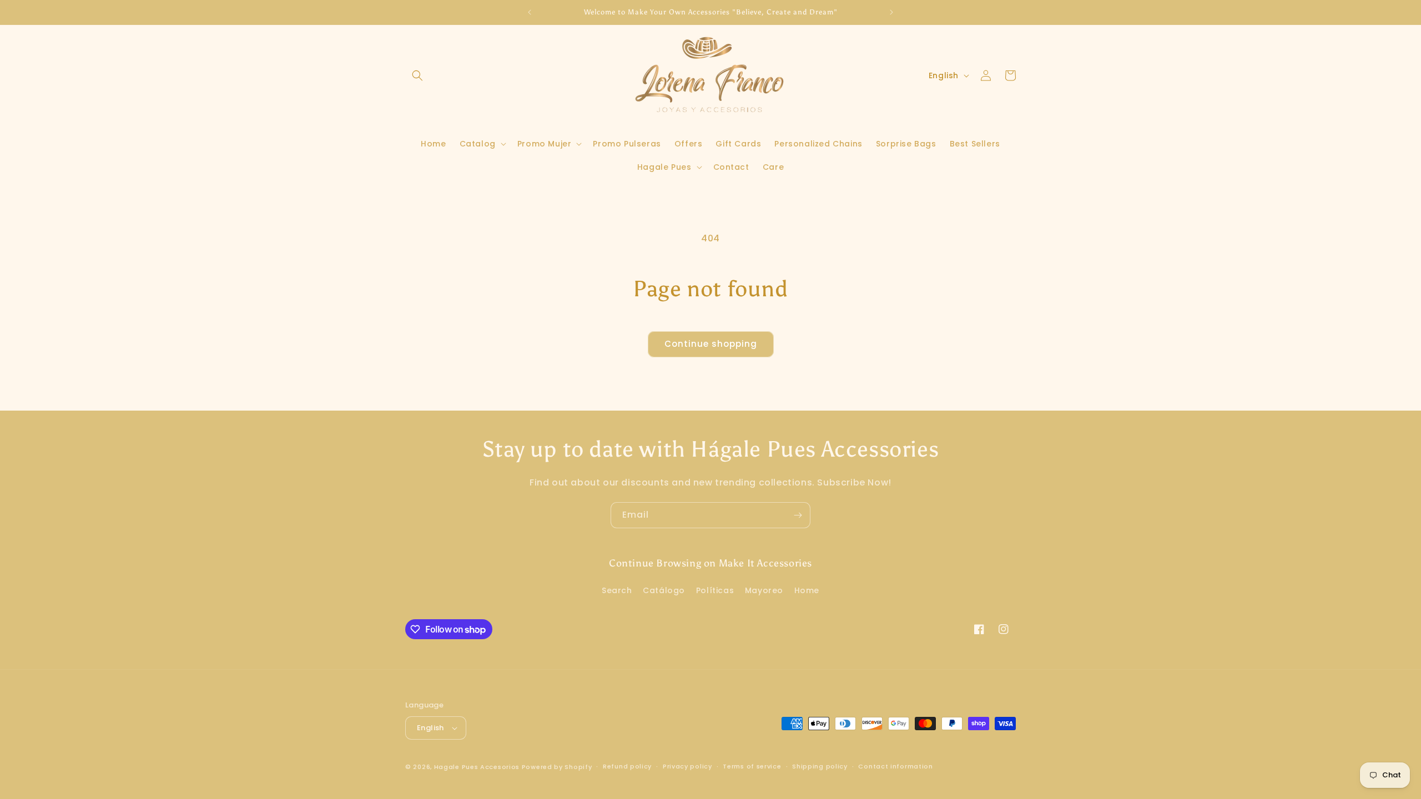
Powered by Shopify (557, 766)
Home (806, 590)
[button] (417, 75)
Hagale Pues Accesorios (477, 766)
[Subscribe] (797, 515)
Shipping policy (820, 766)
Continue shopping (710, 344)
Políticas (715, 590)
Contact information (895, 766)
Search (617, 590)
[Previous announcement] (529, 12)
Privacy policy (687, 766)
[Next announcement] (891, 12)
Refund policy (627, 766)
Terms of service (752, 766)
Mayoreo (764, 590)
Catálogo (664, 590)
